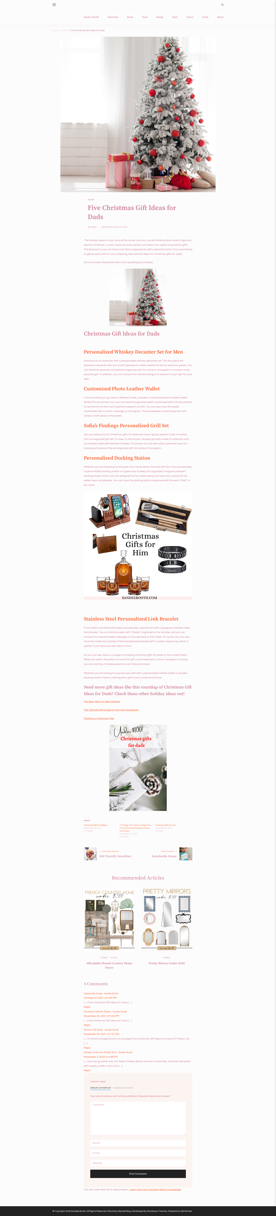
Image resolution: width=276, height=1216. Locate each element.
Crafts (205, 17)
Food (144, 17)
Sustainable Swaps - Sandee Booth (101, 993)
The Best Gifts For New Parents (102, 701)
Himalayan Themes (157, 1211)
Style (175, 17)
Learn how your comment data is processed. (155, 1189)
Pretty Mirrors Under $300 (167, 963)
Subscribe (113, 17)
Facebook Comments (123, 1088)
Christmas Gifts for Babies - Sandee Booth (105, 1011)
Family (160, 17)
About (220, 17)
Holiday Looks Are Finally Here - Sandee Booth (108, 1052)
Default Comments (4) (100, 1088)
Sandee (93, 227)
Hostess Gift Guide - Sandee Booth (101, 1029)
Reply (87, 1007)
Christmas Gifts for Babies (95, 825)
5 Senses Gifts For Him (165, 825)
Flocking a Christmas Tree (99, 718)
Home (130, 17)
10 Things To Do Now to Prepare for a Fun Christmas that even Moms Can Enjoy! (135, 828)
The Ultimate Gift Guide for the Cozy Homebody (111, 710)
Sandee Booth (91, 17)
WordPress (186, 1211)
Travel (189, 17)
